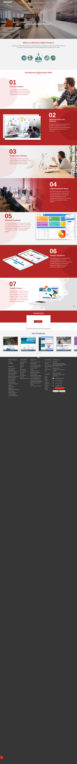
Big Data (46, 363)
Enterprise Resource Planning (35, 379)
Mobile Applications (12, 368)
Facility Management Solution (35, 375)
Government (22, 372)
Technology (22, 373)
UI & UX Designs (11, 391)
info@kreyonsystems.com (59, 378)
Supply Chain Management (35, 372)
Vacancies (46, 386)
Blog (71, 2)
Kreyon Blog (10, 363)
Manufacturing (23, 369)
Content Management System (35, 376)
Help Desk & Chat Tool (34, 370)
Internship (46, 389)
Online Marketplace (12, 394)
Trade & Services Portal (12, 392)
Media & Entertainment (24, 378)
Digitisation (10, 385)
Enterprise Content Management (36, 381)
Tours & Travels (23, 375)
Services (59, 2)
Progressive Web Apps (48, 370)
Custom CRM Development (13, 395)
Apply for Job (55, 391)
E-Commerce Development (13, 383)
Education (22, 366)
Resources (46, 385)
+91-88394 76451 (58, 385)
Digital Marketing (11, 370)
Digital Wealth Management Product (35, 383)
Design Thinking (11, 386)
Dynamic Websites (11, 382)
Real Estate (22, 376)
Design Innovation (11, 379)
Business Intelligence (12, 377)
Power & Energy (23, 370)
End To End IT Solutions (12, 371)
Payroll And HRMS (33, 373)
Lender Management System (35, 366)
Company (41, 2)
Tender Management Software (35, 385)
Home (35, 2)
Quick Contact (62, 391)
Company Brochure (60, 388)
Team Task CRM (33, 363)
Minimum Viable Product (34, 378)
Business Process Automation (13, 376)
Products (47, 2)
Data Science (10, 388)
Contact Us (65, 2)
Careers (53, 2)
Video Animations (11, 374)
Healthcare (22, 363)
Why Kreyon (47, 383)
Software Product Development (14, 389)
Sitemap (46, 388)
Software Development (12, 373)
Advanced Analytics (48, 366)
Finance (31, 369)
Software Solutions (11, 380)
